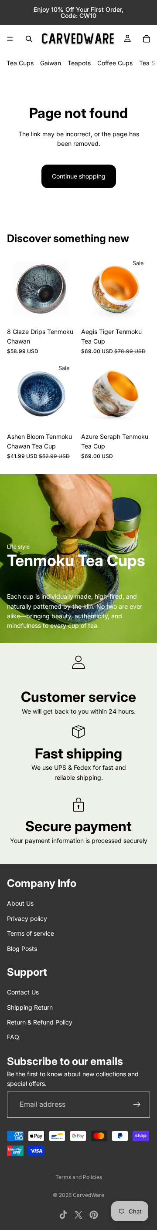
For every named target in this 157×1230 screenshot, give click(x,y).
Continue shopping (79, 176)
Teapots (79, 63)
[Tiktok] (63, 1215)
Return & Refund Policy (39, 1022)
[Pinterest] (94, 1215)
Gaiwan (50, 63)
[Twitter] (78, 1215)
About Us (20, 903)
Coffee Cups (115, 63)
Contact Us (23, 992)
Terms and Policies (78, 1177)
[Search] (28, 38)
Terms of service (30, 933)
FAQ (13, 1037)
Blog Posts (22, 948)
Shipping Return (30, 1007)
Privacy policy (27, 918)
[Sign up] (137, 1104)
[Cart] (146, 38)
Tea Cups (20, 63)
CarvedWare (88, 1195)
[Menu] (10, 39)
